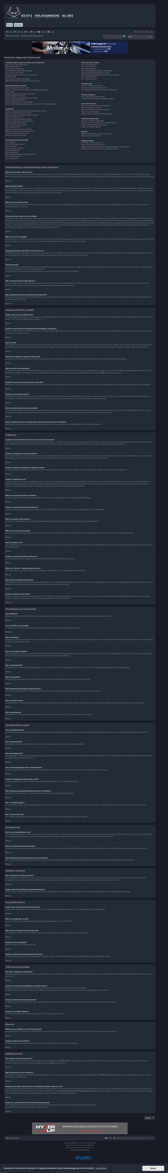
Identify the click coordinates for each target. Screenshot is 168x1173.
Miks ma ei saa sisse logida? (15, 72)
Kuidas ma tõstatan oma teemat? (16, 135)
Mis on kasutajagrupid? (88, 69)
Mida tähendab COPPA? (13, 66)
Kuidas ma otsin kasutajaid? (90, 112)
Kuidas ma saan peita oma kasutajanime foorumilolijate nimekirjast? (27, 90)
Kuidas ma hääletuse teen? (14, 117)
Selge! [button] (153, 1168)
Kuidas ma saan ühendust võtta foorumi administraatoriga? (100, 148)
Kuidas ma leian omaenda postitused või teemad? (97, 114)
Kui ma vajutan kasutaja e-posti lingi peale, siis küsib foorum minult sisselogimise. (31, 104)
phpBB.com (53, 1063)
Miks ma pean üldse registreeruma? (17, 64)
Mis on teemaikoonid (12, 158)
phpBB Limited (65, 1061)
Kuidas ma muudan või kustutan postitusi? (19, 113)
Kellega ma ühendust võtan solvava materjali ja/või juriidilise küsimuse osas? (105, 146)
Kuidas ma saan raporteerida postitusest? (19, 129)
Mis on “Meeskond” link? (89, 79)
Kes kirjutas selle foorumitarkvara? (92, 142)
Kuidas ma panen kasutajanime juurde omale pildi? (21, 98)
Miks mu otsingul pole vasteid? (91, 108)
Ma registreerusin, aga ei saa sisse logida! (19, 71)
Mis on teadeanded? (12, 152)
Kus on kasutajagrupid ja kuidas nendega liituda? (96, 71)
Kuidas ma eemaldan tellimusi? (91, 127)
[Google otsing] (124, 36)
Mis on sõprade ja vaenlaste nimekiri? (93, 96)
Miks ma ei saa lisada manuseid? (16, 125)
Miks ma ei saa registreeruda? (15, 69)
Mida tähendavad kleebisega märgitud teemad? (20, 154)
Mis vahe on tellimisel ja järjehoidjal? (92, 121)
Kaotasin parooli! (11, 77)
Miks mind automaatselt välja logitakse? (18, 79)
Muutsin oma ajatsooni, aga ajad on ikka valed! (20, 94)
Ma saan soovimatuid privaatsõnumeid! (93, 88)
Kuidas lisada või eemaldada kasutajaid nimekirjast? (97, 98)
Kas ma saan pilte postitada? (15, 148)
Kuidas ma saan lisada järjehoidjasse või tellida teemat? (98, 122)
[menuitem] (18, 31)
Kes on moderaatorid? (88, 66)
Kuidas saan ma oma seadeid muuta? (17, 88)
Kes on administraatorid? (89, 64)
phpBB (101, 373)
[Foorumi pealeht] (40, 13)
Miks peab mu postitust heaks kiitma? (17, 133)
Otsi (150, 37)
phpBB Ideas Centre (106, 1075)
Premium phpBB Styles (87, 1145)
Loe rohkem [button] (101, 1168)
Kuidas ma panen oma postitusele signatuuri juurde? (22, 115)
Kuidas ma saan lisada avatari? (15, 100)
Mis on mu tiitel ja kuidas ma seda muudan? (19, 102)
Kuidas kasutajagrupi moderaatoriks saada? (95, 72)
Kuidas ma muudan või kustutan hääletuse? (19, 121)
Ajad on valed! (10, 92)
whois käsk (119, 1089)
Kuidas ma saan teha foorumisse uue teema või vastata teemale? (26, 111)
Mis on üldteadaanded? (13, 150)
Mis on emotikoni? (11, 146)
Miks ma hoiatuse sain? (13, 127)
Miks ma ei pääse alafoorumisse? (16, 123)
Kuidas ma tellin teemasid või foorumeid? (94, 125)
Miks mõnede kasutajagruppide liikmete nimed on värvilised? (100, 75)
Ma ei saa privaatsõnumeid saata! (92, 85)
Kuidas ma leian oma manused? (91, 135)
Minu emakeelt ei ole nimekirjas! (16, 96)
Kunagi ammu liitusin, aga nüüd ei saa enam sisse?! (22, 75)
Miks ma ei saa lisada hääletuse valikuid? (19, 119)
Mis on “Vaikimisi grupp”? (89, 77)
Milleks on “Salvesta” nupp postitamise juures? (20, 131)
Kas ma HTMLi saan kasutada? (16, 144)
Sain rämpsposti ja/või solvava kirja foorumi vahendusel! (99, 90)
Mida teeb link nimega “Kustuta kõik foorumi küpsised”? (23, 81)
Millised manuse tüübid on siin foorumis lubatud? (96, 134)
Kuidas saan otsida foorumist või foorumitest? (95, 105)
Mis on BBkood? (11, 142)
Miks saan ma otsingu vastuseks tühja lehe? (95, 109)
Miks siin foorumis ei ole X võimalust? (93, 144)
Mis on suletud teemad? (13, 156)
